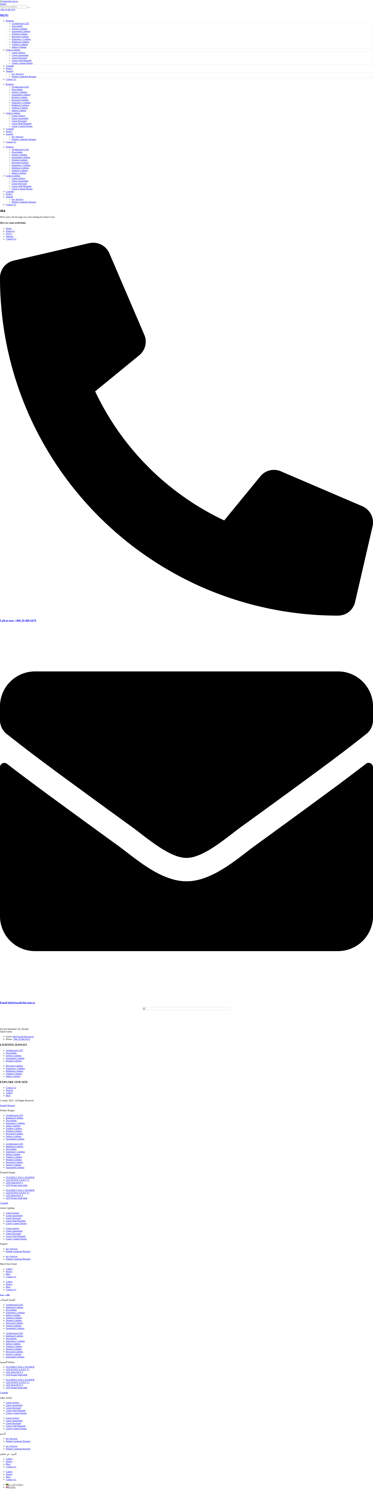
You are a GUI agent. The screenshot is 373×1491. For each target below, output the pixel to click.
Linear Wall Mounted (21, 60)
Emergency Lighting (21, 39)
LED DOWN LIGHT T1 (17, 1180)
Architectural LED (20, 23)
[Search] (29, 7)
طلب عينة (5, 1294)
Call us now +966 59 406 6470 (18, 620)
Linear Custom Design (22, 63)
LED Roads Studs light (16, 1185)
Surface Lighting (19, 29)
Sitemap (9, 236)
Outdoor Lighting (20, 44)
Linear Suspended (20, 55)
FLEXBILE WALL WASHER (20, 1177)
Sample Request (7, 1105)
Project (9, 68)
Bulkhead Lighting (20, 42)
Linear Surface (18, 52)
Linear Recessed (19, 58)
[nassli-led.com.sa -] (9, 1)
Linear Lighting (13, 50)
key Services (17, 74)
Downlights (17, 26)
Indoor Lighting (19, 47)
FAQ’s (9, 233)
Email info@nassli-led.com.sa (17, 1002)
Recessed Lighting (20, 36)
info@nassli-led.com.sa (23, 1036)
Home (9, 228)
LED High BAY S (14, 1182)
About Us (10, 231)
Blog (8, 1274)
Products (10, 21)
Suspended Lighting (21, 31)
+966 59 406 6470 (7, 10)
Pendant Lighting (20, 34)
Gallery (9, 1269)
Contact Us (11, 79)
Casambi (10, 66)
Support (9, 71)
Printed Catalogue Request (24, 76)
